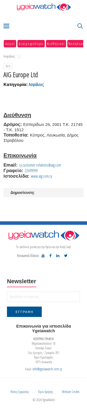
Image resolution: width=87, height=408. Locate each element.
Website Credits (70, 392)
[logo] (43, 235)
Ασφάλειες (9, 56)
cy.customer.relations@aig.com (40, 165)
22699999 (31, 170)
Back (8, 66)
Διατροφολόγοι (31, 43)
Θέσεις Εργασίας (19, 392)
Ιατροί (10, 43)
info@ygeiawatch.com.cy (47, 368)
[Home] (43, 7)
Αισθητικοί (56, 43)
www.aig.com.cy (41, 176)
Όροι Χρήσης (45, 392)
